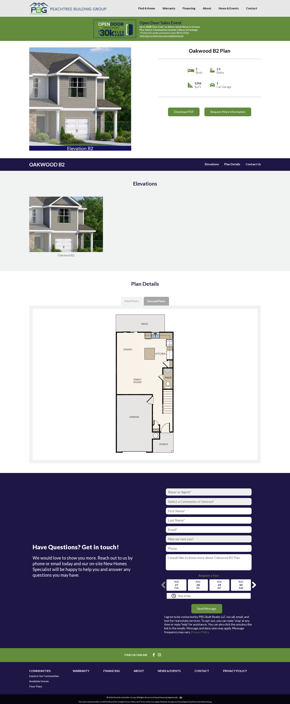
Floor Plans (35, 686)
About (207, 8)
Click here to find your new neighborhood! (161, 35)
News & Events (229, 8)
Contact (251, 8)
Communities (40, 670)
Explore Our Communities (44, 675)
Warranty (168, 8)
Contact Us (253, 164)
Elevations (212, 164)
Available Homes (39, 681)
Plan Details (232, 164)
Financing (189, 8)
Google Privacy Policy (127, 702)
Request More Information (227, 112)
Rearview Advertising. (202, 702)
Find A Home (146, 8)
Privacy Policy (200, 632)
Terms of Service (147, 702)
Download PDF (184, 112)
